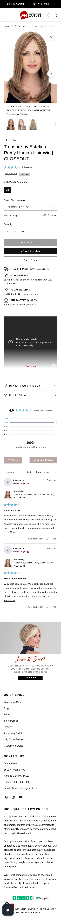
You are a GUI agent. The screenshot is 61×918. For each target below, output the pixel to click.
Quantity (8, 224)
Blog (6, 708)
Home (6, 26)
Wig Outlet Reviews (14, 739)
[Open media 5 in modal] (51, 37)
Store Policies (11, 720)
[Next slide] (51, 73)
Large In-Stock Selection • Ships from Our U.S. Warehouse (28, 279)
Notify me (30, 260)
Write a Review (45, 461)
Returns (8, 727)
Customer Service (13, 745)
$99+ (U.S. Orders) (29, 269)
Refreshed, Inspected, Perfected (20, 302)
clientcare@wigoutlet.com (24, 788)
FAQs (7, 714)
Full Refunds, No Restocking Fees (21, 291)
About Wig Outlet (13, 733)
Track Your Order (13, 702)
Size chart (52, 215)
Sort (29, 472)
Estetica (10, 140)
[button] (5, 15)
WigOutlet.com (15, 816)
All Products (20, 26)
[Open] (8, 910)
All (7, 190)
